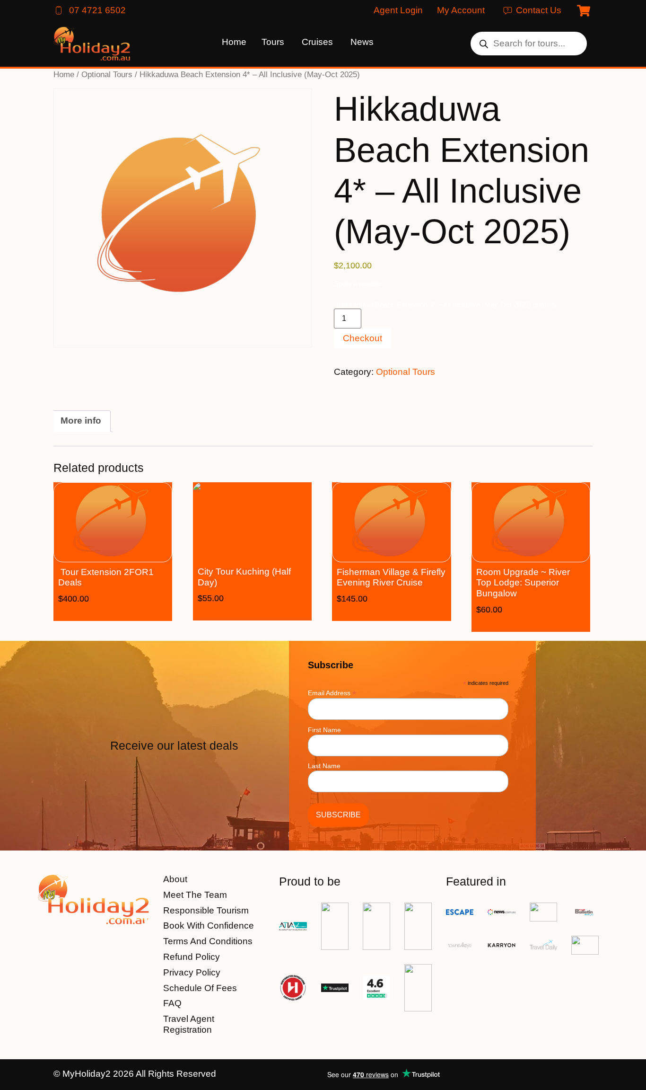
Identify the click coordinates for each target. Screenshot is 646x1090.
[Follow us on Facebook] (559, 1075)
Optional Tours (106, 74)
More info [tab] (81, 420)
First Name (324, 730)
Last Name (324, 765)
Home (63, 74)
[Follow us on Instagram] (584, 1075)
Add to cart (127, 613)
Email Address (332, 693)
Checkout (362, 338)
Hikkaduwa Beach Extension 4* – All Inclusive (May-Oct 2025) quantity (448, 304)
